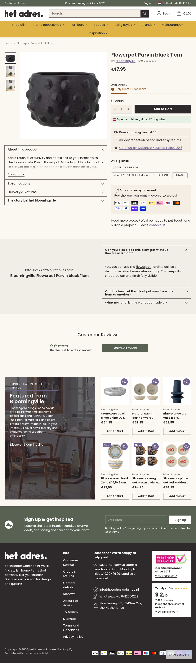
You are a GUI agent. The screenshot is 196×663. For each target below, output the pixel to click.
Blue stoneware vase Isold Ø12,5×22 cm (174, 418)
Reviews (69, 594)
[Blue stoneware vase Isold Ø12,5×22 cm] (177, 391)
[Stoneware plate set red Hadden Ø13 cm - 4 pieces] (177, 456)
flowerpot (143, 267)
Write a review (125, 348)
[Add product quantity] (128, 109)
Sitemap (69, 619)
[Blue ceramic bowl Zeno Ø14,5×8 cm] (115, 456)
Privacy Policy (73, 637)
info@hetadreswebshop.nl (119, 590)
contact (155, 225)
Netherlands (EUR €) (176, 3)
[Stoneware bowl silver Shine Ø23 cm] (115, 391)
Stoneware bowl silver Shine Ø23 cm (113, 418)
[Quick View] (124, 381)
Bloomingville (126, 61)
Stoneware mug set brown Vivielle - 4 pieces (146, 482)
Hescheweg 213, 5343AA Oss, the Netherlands (121, 605)
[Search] (144, 14)
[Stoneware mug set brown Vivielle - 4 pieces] (146, 456)
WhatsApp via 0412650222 (119, 596)
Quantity (117, 101)
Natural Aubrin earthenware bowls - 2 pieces (144, 418)
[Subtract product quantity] (114, 109)
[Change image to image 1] (10, 58)
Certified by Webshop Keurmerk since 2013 (150, 148)
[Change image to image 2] (10, 71)
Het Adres (35, 649)
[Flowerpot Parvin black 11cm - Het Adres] (63, 95)
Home (8, 43)
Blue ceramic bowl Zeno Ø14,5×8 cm (114, 480)
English (148, 3)
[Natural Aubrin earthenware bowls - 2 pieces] (146, 391)
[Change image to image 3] (10, 85)
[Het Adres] (24, 13)
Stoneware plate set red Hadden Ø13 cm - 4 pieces (176, 482)
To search (70, 612)
